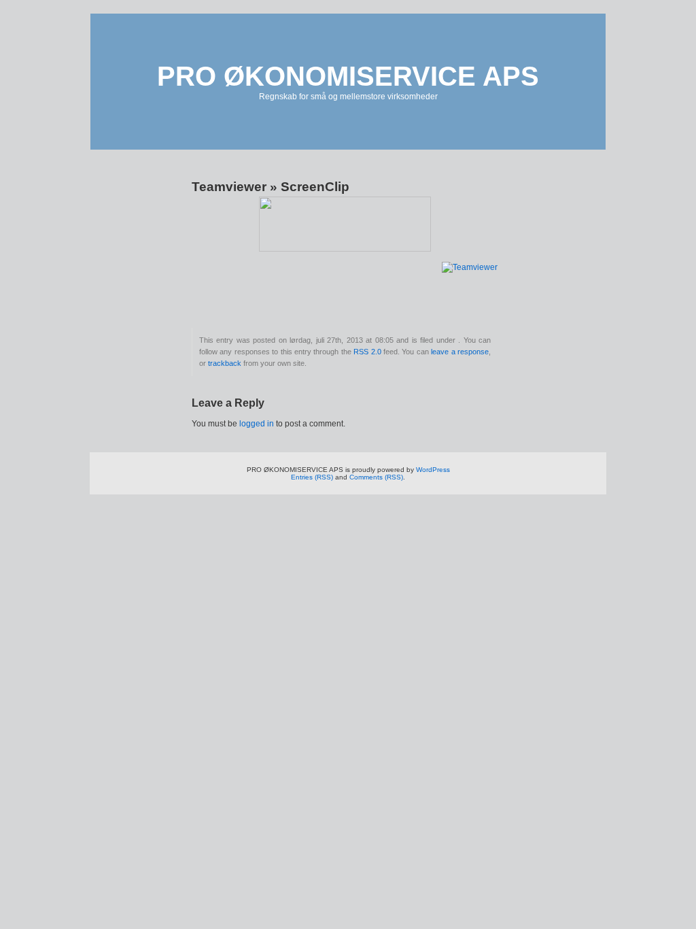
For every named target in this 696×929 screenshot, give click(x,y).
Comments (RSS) (376, 477)
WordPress (433, 469)
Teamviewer (229, 187)
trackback (224, 363)
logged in (256, 423)
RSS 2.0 (367, 352)
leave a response (460, 352)
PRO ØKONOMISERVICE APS (348, 76)
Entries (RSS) (312, 477)
